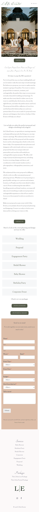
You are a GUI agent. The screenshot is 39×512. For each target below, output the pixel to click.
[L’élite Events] (11, 4)
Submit (7, 411)
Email (22, 354)
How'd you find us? (10, 384)
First (4, 344)
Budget (6, 377)
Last (4, 351)
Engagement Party (19, 458)
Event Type (7, 362)
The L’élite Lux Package (19, 477)
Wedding (19, 465)
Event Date (7, 369)
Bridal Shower (19, 452)
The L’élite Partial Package (19, 480)
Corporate (19, 455)
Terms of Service (18, 422)
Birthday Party (19, 448)
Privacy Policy (31, 420)
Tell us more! (7, 392)
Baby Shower (19, 445)
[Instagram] (17, 498)
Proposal (19, 462)
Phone (5, 354)
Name (5, 339)
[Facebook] (21, 498)
